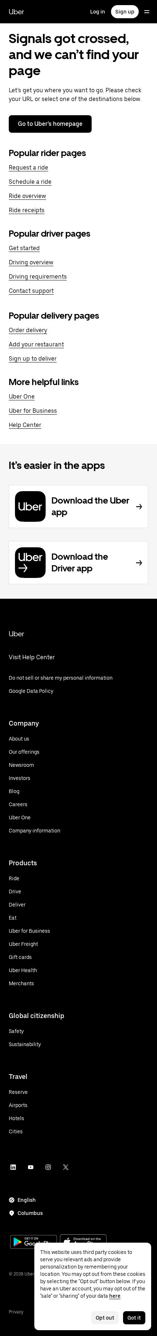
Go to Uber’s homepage (50, 123)
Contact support (31, 290)
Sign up (124, 12)
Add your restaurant (36, 344)
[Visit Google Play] (33, 1242)
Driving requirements (38, 276)
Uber (16, 11)
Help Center (25, 425)
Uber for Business (33, 410)
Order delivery (28, 330)
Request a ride (28, 167)
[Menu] (146, 11)
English (27, 1200)
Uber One (22, 396)
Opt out (105, 1318)
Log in (97, 12)
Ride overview (27, 196)
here (114, 1296)
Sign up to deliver (33, 358)
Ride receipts (27, 210)
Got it (134, 1318)
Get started (24, 248)
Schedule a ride (30, 181)
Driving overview (31, 262)
